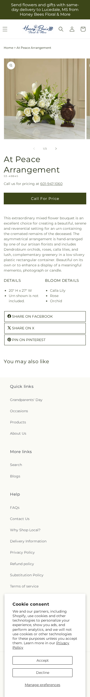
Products (18, 422)
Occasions (19, 411)
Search (16, 465)
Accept (42, 660)
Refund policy (22, 564)
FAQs (15, 507)
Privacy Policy (22, 552)
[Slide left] (34, 148)
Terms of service (24, 586)
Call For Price (45, 198)
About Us (18, 433)
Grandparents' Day (26, 400)
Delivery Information (28, 541)
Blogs (15, 476)
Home (8, 48)
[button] (61, 29)
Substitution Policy (27, 575)
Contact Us (20, 519)
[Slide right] (56, 148)
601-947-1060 (51, 183)
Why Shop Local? (25, 530)
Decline (42, 672)
